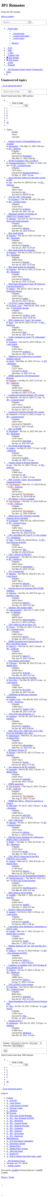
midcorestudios (15, 610)
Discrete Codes (12, 595)
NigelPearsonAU (16, 878)
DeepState (13, 431)
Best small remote (16, 233)
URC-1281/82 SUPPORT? (20, 554)
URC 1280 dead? (16, 820)
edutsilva (13, 716)
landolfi (12, 912)
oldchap (12, 822)
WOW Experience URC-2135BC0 (23, 161)
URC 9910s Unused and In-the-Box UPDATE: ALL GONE (22, 857)
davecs (12, 627)
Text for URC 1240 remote (20, 197)
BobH (11, 842)
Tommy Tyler (15, 699)
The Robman (14, 484)
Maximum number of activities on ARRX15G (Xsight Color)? (21, 215)
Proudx (12, 752)
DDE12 (12, 951)
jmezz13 (12, 646)
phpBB (15, 1170)
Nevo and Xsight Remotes (17, 221)
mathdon (12, 380)
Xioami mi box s (16, 1021)
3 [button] (6, 113)
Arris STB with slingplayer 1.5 (22, 714)
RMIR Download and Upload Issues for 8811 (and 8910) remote (24, 642)
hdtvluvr (12, 593)
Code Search (11, 344)
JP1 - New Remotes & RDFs (26, 541)
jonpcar (12, 861)
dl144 (11, 361)
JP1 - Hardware (15, 559)
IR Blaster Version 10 (18, 750)
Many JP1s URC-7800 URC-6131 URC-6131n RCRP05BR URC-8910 (25, 732)
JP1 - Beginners (13, 238)
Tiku (11, 540)
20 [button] (7, 122)
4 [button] (6, 115)
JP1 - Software (15, 148)
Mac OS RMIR (15, 429)
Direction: (7, 1046)
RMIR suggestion (16, 784)
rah (10, 465)
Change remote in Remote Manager (24, 463)
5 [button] (6, 118)
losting (12, 289)
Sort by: (25, 1043)
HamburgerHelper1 (17, 163)
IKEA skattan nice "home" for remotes (25, 320)
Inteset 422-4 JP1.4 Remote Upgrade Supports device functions (23, 517)
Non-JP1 (10, 897)
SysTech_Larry (15, 306)
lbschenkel (13, 146)
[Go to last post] (33, 156)
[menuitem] (18, 33)
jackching (13, 987)
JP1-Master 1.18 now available (22, 499)
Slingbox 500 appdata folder (20, 607)
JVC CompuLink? (16, 571)
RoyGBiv (13, 680)
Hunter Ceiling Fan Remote (20, 909)
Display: (7, 1043)
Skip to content (7, 16)
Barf (11, 322)
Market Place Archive (15, 934)
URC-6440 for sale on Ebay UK (22, 624)
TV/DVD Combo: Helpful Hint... (23, 303)
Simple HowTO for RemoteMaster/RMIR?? (27, 876)
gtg (10, 182)
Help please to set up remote (20, 893)
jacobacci (15, 199)
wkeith (12, 931)
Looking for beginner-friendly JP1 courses (26, 395)
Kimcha (12, 235)
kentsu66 (13, 769)
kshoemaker (14, 736)
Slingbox (17, 612)
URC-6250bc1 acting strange (21, 984)
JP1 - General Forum (22, 165)
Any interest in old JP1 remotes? (22, 767)
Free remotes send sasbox (19, 661)
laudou (12, 448)
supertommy (14, 557)
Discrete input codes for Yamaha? (23, 678)
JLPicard (13, 663)
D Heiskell (13, 521)
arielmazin (13, 1023)
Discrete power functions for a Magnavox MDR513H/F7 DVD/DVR (25, 838)
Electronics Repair (14, 291)
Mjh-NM (13, 806)
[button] (7, 100)
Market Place (11, 665)
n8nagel (12, 219)
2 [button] (6, 110)
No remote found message (20, 446)
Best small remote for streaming (22, 250)
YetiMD (12, 895)
